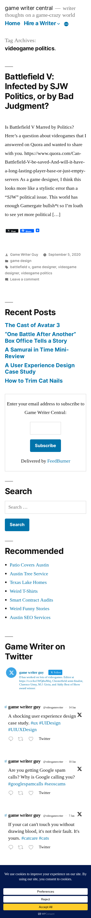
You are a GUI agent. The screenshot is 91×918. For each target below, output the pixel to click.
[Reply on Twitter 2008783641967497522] (12, 848)
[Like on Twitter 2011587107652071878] (32, 740)
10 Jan (72, 762)
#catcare (29, 838)
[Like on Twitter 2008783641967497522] (32, 848)
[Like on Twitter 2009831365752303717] (32, 794)
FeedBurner (58, 461)
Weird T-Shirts (24, 591)
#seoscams (55, 784)
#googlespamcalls (25, 784)
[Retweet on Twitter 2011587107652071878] (22, 740)
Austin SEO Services (30, 617)
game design (20, 261)
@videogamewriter (53, 707)
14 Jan (72, 707)
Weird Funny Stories (29, 609)
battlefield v (20, 267)
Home (12, 23)
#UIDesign (50, 723)
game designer (44, 267)
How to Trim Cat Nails (34, 380)
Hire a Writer (40, 23)
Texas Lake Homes (28, 582)
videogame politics (36, 273)
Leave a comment (24, 279)
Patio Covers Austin (29, 565)
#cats (44, 838)
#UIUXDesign (22, 729)
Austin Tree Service (29, 574)
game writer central (29, 8)
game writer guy (24, 707)
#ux (34, 723)
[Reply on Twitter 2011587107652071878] (12, 740)
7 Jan (71, 816)
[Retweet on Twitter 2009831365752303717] (22, 794)
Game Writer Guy (24, 254)
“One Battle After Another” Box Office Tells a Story (40, 337)
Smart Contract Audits (31, 600)
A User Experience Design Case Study (40, 368)
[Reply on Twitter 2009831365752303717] (12, 794)
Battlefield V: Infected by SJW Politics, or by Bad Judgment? (39, 91)
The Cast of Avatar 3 (32, 325)
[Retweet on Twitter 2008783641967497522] (22, 848)
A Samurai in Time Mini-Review (37, 352)
